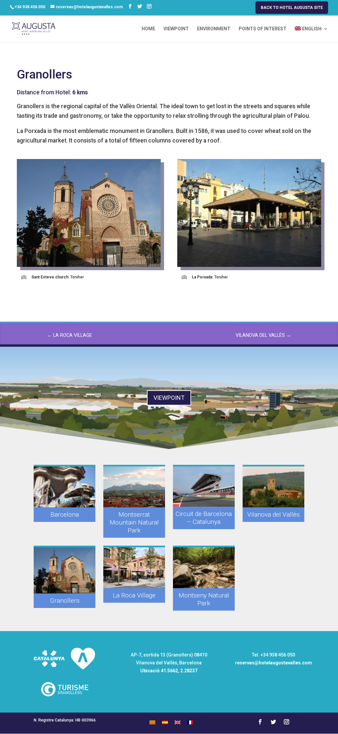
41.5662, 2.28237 (179, 670)
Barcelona (65, 514)
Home (148, 28)
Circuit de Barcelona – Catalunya (204, 518)
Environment (213, 28)
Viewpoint (176, 28)
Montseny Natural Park (204, 599)
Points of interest (263, 28)
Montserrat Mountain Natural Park (134, 522)
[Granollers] (64, 570)
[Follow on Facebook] (260, 722)
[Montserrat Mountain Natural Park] (134, 486)
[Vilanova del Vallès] (273, 486)
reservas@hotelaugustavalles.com (273, 662)
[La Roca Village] (134, 567)
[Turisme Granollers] (64, 701)
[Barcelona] (64, 486)
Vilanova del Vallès (273, 514)
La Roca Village (134, 595)
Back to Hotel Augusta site (292, 7)
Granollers (65, 600)
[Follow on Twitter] (273, 722)
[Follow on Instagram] (286, 722)
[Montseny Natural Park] (203, 567)
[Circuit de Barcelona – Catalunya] (203, 486)
